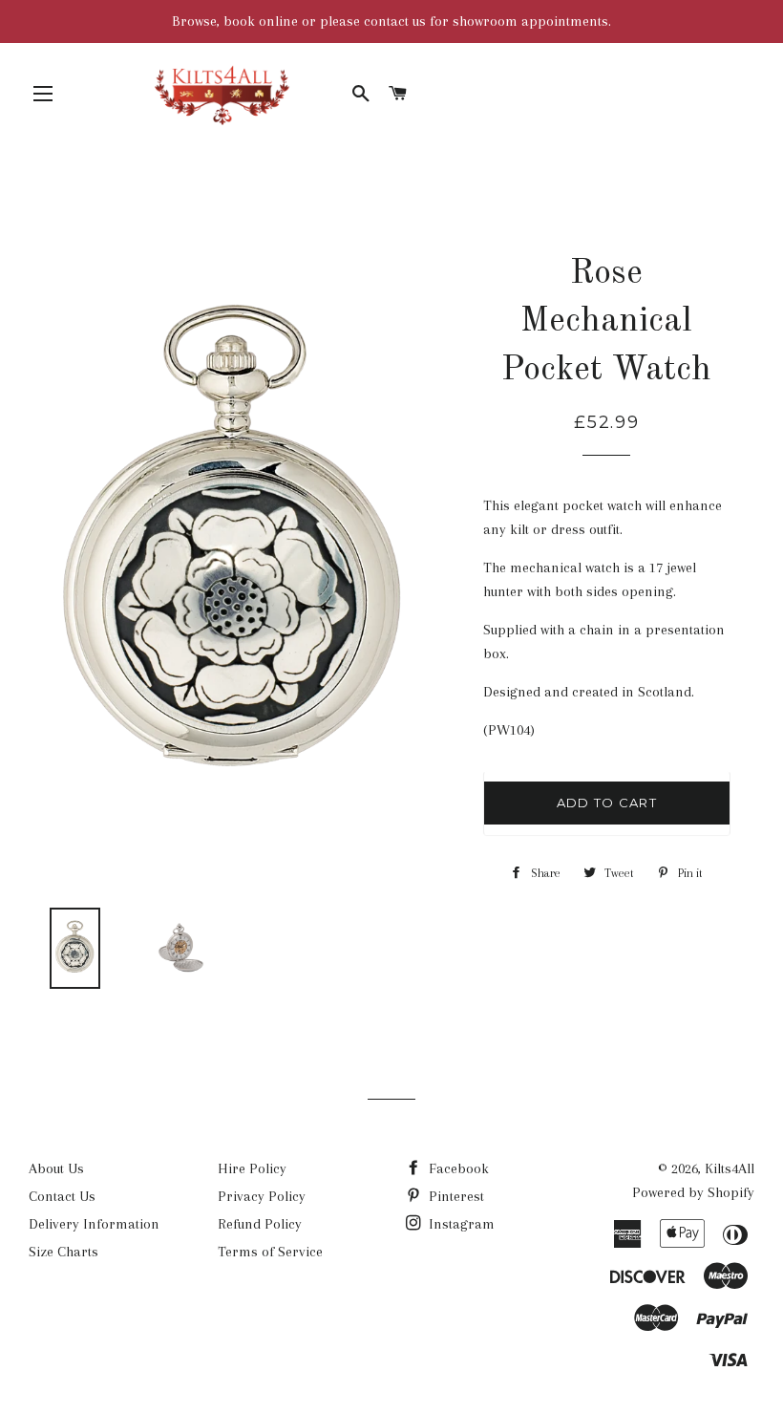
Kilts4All (729, 1168)
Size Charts (63, 1251)
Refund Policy (260, 1223)
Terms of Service (270, 1251)
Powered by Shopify (693, 1192)
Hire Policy (252, 1168)
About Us (56, 1168)
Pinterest (454, 1196)
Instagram (460, 1223)
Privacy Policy (262, 1196)
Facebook (457, 1168)
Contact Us (62, 1196)
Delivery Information (94, 1223)
